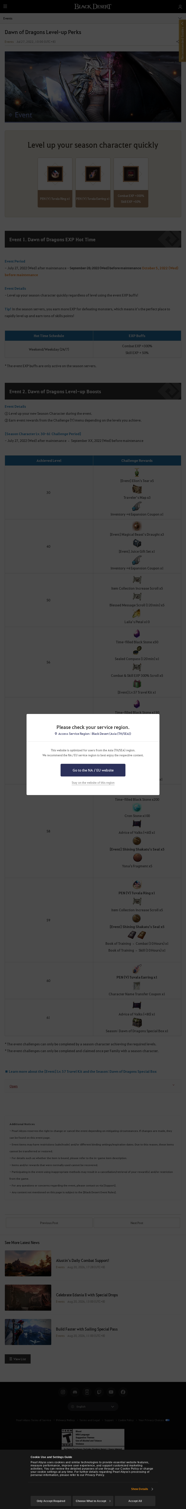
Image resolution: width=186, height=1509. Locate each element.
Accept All (135, 1501)
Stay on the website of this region (93, 782)
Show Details (139, 1489)
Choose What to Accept (91, 1501)
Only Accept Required (51, 1501)
